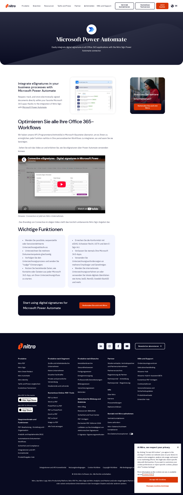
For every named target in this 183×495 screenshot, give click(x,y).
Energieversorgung (85, 376)
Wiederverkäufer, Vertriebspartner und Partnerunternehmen (121, 365)
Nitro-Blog (82, 407)
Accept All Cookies (158, 480)
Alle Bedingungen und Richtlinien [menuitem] (132, 467)
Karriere (111, 399)
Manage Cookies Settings (157, 486)
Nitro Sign (22, 367)
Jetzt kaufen (162, 6)
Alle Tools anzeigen (55, 426)
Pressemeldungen (115, 403)
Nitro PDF (21, 363)
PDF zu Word (53, 398)
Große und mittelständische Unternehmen (59, 365)
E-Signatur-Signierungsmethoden (91, 434)
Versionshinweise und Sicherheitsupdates (146, 389)
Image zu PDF (53, 422)
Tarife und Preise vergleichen (29, 384)
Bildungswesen (84, 384)
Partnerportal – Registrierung (119, 383)
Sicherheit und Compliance (28, 446)
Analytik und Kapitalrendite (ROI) (30, 434)
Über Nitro (112, 394)
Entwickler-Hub (144, 399)
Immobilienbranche (85, 363)
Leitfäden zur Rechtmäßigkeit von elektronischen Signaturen (91, 429)
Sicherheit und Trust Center (88, 415)
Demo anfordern (114, 422)
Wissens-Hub (143, 372)
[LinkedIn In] (101, 346)
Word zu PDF (53, 402)
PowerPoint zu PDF (55, 406)
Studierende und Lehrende (58, 386)
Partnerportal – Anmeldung (118, 379)
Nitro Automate (24, 376)
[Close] (178, 447)
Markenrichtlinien (114, 407)
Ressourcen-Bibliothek (87, 411)
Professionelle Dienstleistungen (90, 380)
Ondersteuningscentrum (147, 363)
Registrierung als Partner (117, 375)
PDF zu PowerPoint (55, 410)
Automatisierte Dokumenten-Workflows (29, 440)
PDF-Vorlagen (83, 419)
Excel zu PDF (52, 414)
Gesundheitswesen (85, 367)
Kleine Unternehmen (56, 371)
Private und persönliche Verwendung (57, 380)
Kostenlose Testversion (145, 6)
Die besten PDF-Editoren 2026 (89, 423)
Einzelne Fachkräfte (55, 375)
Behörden (81, 392)
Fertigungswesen (84, 372)
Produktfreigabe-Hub (26, 457)
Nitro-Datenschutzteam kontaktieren (117, 428)
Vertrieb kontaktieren (124, 6)
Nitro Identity (23, 380)
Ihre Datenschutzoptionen (118, 434)
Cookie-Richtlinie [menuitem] (94, 467)
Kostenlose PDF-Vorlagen (147, 380)
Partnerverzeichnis (115, 371)
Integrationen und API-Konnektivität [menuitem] (53, 467)
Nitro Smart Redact (25, 372)
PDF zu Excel (52, 418)
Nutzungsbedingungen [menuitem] (77, 467)
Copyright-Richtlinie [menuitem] (110, 467)
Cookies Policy (148, 474)
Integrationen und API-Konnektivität (27, 451)
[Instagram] (109, 346)
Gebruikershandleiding (146, 367)
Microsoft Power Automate (34, 107)
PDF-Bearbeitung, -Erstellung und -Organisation (31, 428)
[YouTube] (127, 346)
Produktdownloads (145, 395)
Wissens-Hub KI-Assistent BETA (150, 376)
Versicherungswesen (86, 388)
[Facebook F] (118, 346)
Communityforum (144, 384)
